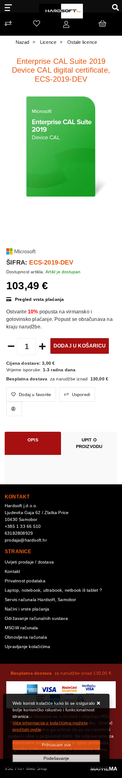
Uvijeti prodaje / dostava (29, 561)
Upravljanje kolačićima (27, 646)
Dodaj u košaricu (79, 345)
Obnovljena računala (26, 637)
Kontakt (12, 571)
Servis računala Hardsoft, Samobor (40, 599)
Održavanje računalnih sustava (36, 618)
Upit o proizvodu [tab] (89, 443)
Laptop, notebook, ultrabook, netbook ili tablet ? (53, 590)
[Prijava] (66, 25)
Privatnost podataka (25, 580)
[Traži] (113, 7)
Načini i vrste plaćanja (27, 608)
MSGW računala (21, 627)
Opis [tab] (33, 439)
